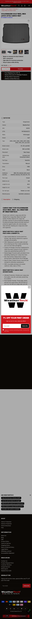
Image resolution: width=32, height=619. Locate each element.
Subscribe (25, 326)
